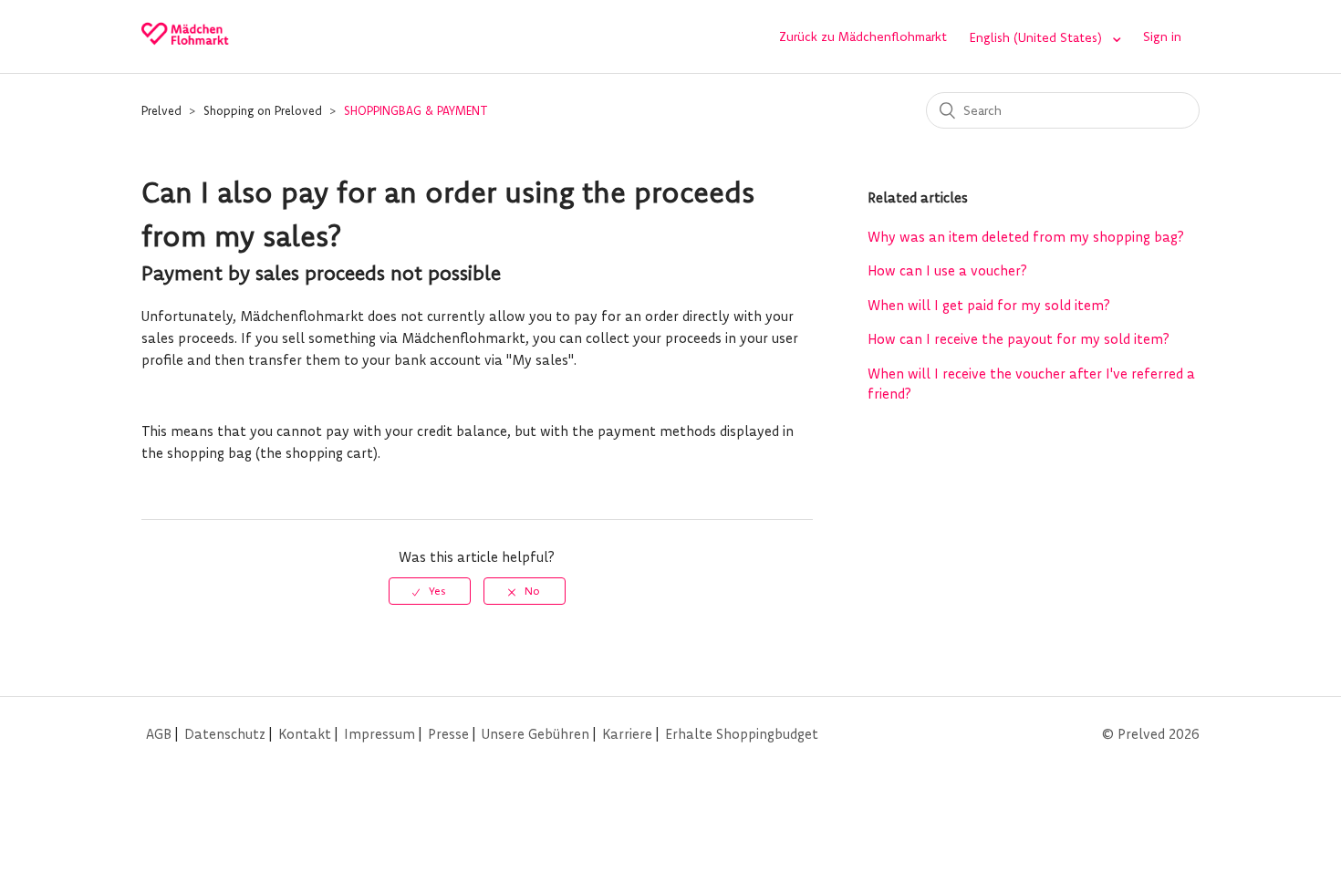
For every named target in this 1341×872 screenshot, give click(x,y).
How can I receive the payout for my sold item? (1018, 339)
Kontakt (304, 733)
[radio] (430, 591)
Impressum (379, 733)
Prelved (161, 110)
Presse (448, 733)
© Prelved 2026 (1151, 733)
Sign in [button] (1162, 36)
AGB (159, 733)
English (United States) (1037, 37)
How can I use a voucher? (947, 270)
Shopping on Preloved (262, 110)
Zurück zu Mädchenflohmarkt (863, 36)
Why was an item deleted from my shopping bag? (1026, 236)
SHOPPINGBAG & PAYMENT (416, 110)
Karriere (627, 733)
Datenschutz (224, 733)
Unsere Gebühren (535, 733)
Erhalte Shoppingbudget (741, 733)
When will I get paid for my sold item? (989, 305)
